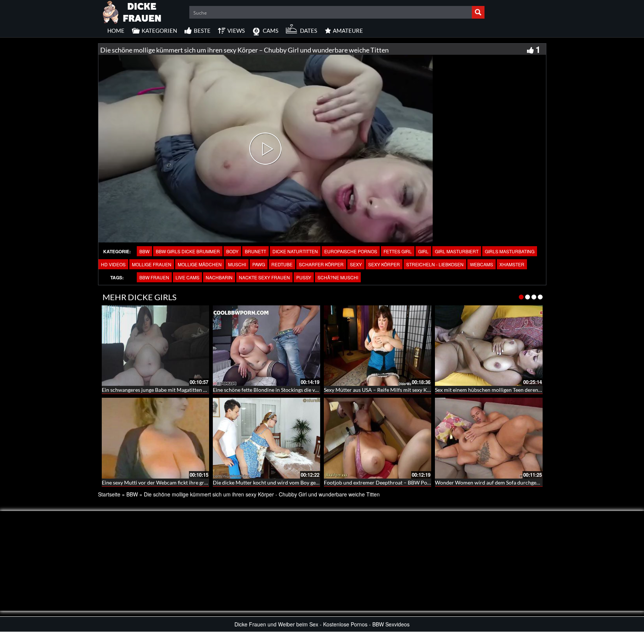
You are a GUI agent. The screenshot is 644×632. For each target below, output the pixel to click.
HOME (115, 30)
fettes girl (397, 251)
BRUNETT (255, 251)
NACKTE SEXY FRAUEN (264, 277)
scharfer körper (321, 264)
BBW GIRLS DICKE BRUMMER (188, 251)
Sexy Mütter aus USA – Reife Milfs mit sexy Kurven (382, 390)
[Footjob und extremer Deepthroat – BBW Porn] (377, 438)
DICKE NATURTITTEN (295, 251)
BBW (144, 251)
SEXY (356, 264)
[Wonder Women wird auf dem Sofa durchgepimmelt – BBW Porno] (488, 438)
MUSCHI (237, 264)
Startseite (109, 494)
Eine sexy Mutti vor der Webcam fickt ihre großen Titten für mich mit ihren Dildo (195, 482)
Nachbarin (219, 277)
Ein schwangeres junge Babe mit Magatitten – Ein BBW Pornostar (177, 390)
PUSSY (303, 277)
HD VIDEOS (113, 264)
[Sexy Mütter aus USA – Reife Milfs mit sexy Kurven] (377, 345)
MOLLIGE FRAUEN (151, 264)
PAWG (258, 264)
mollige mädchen (200, 264)
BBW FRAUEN (154, 277)
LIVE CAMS (187, 277)
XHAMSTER (511, 264)
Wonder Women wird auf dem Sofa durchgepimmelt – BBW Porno (511, 482)
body (232, 251)
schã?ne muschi (338, 277)
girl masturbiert (457, 251)
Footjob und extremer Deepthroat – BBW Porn (378, 482)
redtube (282, 264)
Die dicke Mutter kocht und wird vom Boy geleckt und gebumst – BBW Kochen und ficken (316, 482)
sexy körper (384, 264)
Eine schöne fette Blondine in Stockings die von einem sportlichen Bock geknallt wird (310, 390)
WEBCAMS (481, 264)
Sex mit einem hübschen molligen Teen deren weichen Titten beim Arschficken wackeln (535, 390)
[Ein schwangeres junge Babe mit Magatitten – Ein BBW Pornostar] (155, 345)
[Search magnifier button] (478, 12)
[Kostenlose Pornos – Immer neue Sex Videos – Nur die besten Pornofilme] (132, 11)
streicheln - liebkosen (435, 264)
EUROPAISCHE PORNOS (350, 251)
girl (423, 251)
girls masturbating (509, 251)
